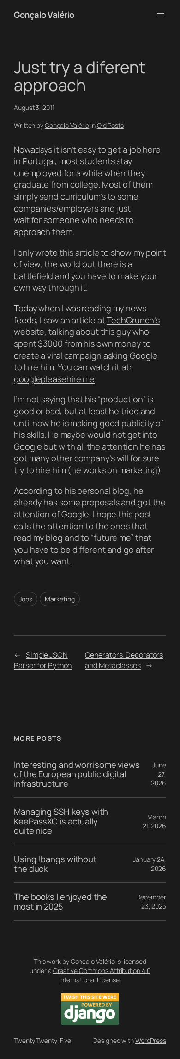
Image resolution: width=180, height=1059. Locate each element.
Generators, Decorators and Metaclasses (124, 660)
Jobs (25, 599)
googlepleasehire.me (54, 378)
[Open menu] (160, 15)
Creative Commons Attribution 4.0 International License (101, 975)
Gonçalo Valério (44, 14)
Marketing (59, 599)
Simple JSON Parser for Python (43, 660)
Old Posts (110, 125)
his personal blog (97, 490)
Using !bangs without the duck (55, 863)
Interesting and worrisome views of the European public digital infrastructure (77, 774)
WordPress (150, 1040)
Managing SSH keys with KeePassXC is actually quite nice (61, 821)
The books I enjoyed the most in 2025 (60, 901)
